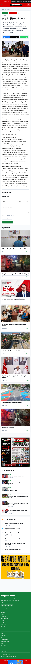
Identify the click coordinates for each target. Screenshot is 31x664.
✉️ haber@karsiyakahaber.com (8, 656)
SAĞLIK (3, 626)
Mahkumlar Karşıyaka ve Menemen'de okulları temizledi (18, 1)
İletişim (2, 637)
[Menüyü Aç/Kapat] (28, 4)
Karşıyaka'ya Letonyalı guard (12, 538)
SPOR (2, 614)
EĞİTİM (2, 622)
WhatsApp (24, 37)
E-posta (18, 199)
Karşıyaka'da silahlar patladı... (12, 528)
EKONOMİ (3, 616)
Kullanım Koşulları (5, 641)
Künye (2, 633)
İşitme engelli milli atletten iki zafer (17, 476)
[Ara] (2, 4)
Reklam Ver (3, 635)
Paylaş (7, 37)
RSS (2, 643)
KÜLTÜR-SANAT (5, 618)
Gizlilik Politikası (5, 639)
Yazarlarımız (4, 647)
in (8, 605)
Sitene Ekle (3, 645)
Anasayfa (4, 7)
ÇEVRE (2, 620)
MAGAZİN (3, 624)
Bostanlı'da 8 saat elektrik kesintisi (14, 523)
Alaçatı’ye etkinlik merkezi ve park (13, 549)
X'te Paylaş (15, 37)
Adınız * (4, 199)
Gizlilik (26, 660)
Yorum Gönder (8, 222)
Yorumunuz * (5, 205)
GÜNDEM (9, 7)
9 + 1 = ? (8, 215)
